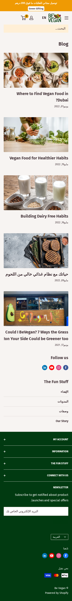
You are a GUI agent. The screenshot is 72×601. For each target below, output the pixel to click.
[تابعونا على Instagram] (58, 367)
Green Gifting (36, 8)
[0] (23, 18)
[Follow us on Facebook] (65, 556)
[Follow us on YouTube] (51, 556)
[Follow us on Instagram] (58, 556)
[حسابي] (31, 18)
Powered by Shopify (56, 593)
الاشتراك (60, 521)
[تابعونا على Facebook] (65, 367)
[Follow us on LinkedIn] (44, 556)
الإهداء (64, 391)
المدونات (63, 401)
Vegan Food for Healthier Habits (39, 158)
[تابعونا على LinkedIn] (44, 367)
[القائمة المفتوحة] (66, 17)
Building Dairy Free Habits (44, 216)
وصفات (63, 411)
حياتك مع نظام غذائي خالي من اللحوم (37, 274)
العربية (56, 536)
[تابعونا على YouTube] (51, 367)
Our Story (62, 421)
